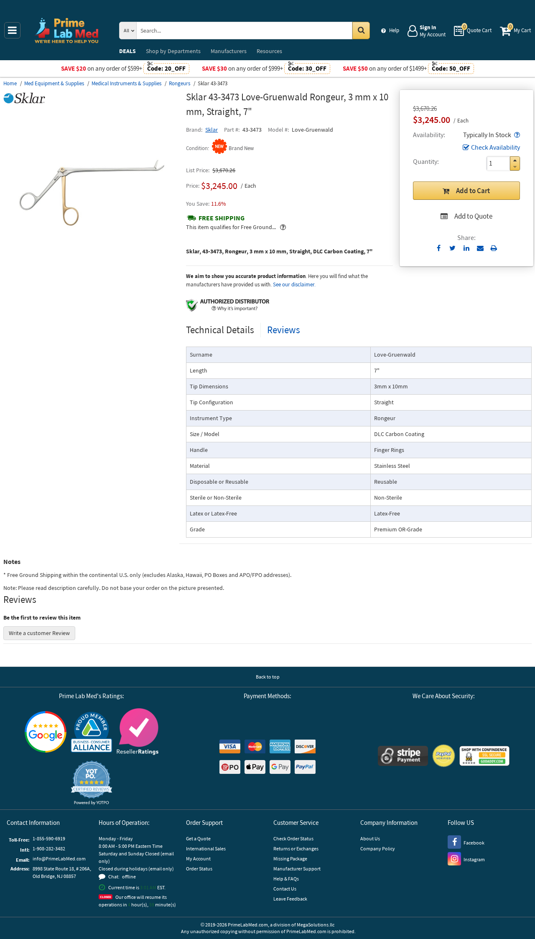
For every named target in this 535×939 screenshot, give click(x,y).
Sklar (211, 129)
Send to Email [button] (480, 248)
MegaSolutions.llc (315, 924)
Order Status (199, 868)
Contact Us (284, 888)
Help (394, 30)
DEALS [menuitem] (127, 51)
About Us (370, 838)
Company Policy (377, 848)
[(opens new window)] (91, 282)
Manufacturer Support (297, 868)
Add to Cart (473, 190)
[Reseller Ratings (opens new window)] (137, 732)
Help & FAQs (286, 878)
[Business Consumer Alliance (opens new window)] (91, 733)
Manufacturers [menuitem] (229, 51)
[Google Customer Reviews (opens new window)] (45, 733)
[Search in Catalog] (361, 30)
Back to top (268, 677)
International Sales (206, 848)
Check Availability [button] (495, 147)
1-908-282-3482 (49, 848)
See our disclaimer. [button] (294, 284)
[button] (516, 135)
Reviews (283, 330)
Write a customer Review (39, 633)
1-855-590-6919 (49, 838)
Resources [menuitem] (269, 51)
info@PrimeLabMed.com (59, 858)
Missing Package (290, 858)
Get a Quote (198, 838)
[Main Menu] (12, 30)
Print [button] (494, 248)
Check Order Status (293, 838)
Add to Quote (473, 216)
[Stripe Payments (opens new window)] (403, 757)
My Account (198, 858)
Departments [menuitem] (173, 51)
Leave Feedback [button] (290, 899)
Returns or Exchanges (295, 848)
